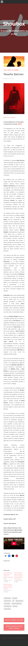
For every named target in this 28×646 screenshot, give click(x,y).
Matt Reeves (19, 601)
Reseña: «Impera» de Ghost (14, 620)
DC (13, 601)
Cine (5, 70)
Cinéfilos (10, 70)
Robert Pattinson (17, 603)
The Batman (7, 606)
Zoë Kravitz (7, 609)
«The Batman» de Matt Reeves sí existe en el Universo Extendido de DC (8, 575)
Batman (15, 598)
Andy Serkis (7, 598)
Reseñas (16, 70)
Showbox (14, 23)
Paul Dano (7, 603)
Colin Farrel (7, 601)
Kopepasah (23, 638)
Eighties (17, 638)
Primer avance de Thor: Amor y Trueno (14, 627)
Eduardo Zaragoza (10, 117)
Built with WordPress (6, 638)
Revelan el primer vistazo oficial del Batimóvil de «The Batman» (8, 586)
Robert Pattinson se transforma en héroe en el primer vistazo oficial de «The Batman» (18, 575)
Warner (15, 606)
